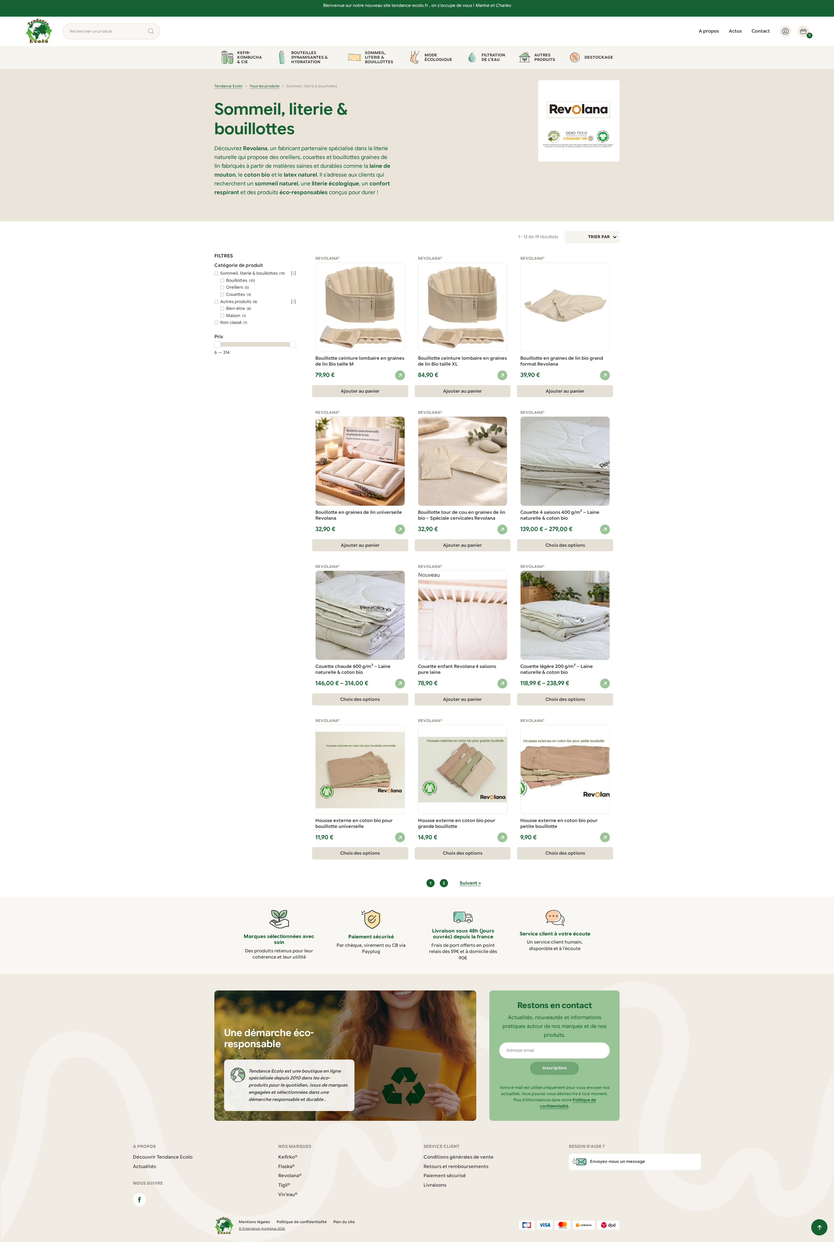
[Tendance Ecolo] (39, 31)
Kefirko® (287, 1157)
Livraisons (435, 1185)
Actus (735, 31)
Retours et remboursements (456, 1166)
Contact (761, 31)
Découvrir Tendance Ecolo (163, 1157)
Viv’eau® (287, 1194)
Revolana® (290, 1175)
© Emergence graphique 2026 (262, 1229)
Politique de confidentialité (302, 1222)
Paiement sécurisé (445, 1175)
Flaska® (286, 1166)
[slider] (217, 344)
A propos (709, 31)
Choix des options (565, 545)
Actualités (144, 1166)
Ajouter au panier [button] (360, 391)
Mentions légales (254, 1222)
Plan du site (344, 1222)
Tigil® (284, 1185)
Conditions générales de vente (459, 1157)
